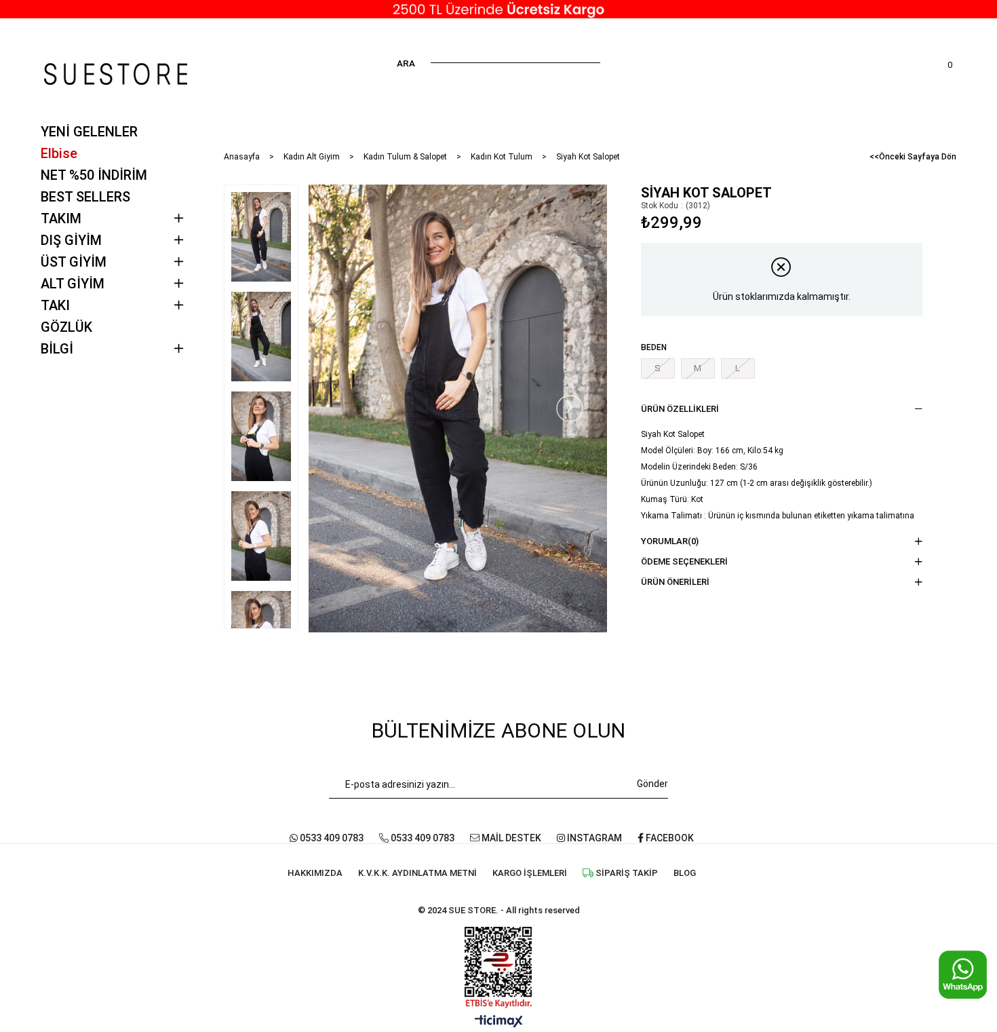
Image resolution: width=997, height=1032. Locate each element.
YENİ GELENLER (89, 131)
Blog (684, 873)
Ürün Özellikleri (680, 409)
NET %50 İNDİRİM (94, 175)
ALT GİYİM (72, 283)
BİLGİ (57, 349)
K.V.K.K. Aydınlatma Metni (417, 873)
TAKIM (61, 218)
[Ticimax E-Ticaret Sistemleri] (499, 1022)
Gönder (652, 783)
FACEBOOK (669, 838)
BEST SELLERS (85, 197)
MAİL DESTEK (510, 838)
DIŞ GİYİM (71, 240)
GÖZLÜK (66, 327)
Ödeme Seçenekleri (684, 561)
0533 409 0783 (331, 838)
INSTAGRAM (593, 838)
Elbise (59, 153)
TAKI (55, 305)
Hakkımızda (315, 873)
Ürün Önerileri (675, 582)
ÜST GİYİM (73, 262)
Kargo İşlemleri (529, 873)
